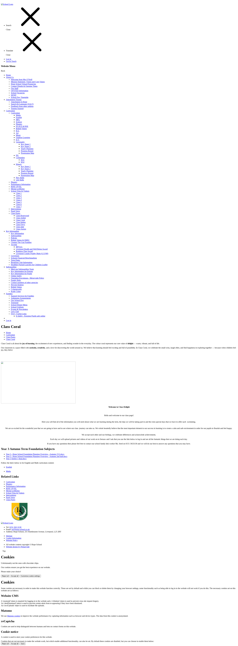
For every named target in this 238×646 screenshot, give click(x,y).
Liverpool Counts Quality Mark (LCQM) (32, 253)
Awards (14, 245)
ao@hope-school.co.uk (21, 529)
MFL (18, 120)
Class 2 (19, 195)
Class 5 (19, 202)
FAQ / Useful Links (19, 314)
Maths (18, 115)
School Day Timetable (19, 97)
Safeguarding (16, 236)
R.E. (17, 131)
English (19, 117)
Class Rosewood (22, 216)
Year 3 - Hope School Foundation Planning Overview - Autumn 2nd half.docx (36, 456)
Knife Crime (16, 291)
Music (18, 135)
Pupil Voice (15, 211)
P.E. (17, 155)
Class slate (20, 227)
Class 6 (19, 204)
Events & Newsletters (19, 309)
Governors (15, 256)
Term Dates (15, 260)
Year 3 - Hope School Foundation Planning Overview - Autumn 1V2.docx (35, 454)
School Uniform (17, 307)
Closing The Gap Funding (21, 242)
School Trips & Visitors (20, 191)
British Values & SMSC (20, 240)
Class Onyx (20, 224)
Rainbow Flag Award (24, 251)
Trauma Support (17, 108)
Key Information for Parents (22, 271)
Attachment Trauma (13, 100)
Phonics (19, 124)
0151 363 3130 (15, 527)
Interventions (16, 209)
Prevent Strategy (17, 285)
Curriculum (10, 111)
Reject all (5, 576)
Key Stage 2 (25, 146)
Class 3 (19, 198)
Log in (8, 59)
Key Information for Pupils (21, 274)
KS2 (22, 162)
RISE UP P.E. (16, 187)
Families (9, 294)
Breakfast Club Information (21, 262)
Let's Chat (15, 311)
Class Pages (15, 213)
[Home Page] (7, 4)
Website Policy (12, 540)
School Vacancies (18, 93)
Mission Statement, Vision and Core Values (28, 82)
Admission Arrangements (21, 298)
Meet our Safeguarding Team (22, 269)
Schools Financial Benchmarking (24, 258)
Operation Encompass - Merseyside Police (27, 278)
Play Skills (20, 178)
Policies (14, 238)
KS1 (22, 160)
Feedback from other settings (22, 106)
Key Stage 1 (25, 144)
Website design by (18, 547)
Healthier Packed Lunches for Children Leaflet (29, 265)
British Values (21, 129)
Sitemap (9, 536)
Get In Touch (11, 61)
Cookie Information (13, 538)
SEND (13, 95)
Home (8, 75)
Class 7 (19, 207)
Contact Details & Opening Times (24, 86)
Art (17, 133)
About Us (10, 77)
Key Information (12, 231)
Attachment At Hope (19, 102)
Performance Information (20, 184)
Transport (14, 303)
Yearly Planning (27, 149)
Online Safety (16, 276)
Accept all (14, 576)
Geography (20, 142)
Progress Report (27, 151)
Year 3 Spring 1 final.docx (16, 459)
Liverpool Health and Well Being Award (32, 249)
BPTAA (19, 247)
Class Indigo (21, 222)
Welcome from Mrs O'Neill (21, 79)
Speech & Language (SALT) (22, 104)
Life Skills (20, 180)
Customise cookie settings (30, 576)
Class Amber (21, 218)
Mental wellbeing (18, 189)
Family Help (16, 280)
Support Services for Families (22, 296)
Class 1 (19, 193)
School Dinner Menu (19, 305)
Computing (20, 158)
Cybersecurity (16, 289)
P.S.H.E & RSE (22, 126)
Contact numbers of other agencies (24, 282)
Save (23, 644)
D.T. (17, 140)
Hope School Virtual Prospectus (23, 84)
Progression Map (27, 153)
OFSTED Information (19, 91)
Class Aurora (21, 229)
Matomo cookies (13, 616)
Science (19, 122)
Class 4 (19, 200)
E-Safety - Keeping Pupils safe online (30, 316)
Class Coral (20, 220)
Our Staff (14, 88)
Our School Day (17, 300)
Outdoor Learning (23, 137)
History (19, 164)
